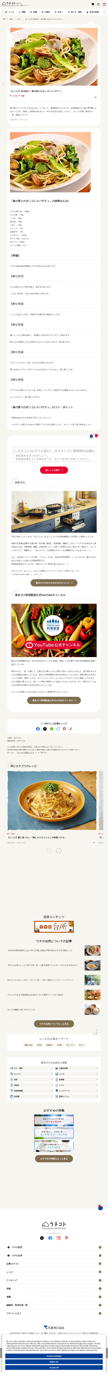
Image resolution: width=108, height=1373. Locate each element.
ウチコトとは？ (14, 1313)
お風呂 (47, 12)
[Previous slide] (49, 850)
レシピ (11, 12)
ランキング (12, 1280)
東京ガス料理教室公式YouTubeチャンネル (52, 700)
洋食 (22, 96)
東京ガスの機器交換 (90, 1333)
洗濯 (35, 12)
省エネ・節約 (76, 12)
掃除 (24, 12)
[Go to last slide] (3, 12)
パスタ (15, 96)
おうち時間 (13, 1317)
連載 (9, 1296)
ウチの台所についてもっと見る (54, 1023)
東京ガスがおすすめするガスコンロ (53, 582)
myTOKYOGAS (15, 1333)
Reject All (54, 1362)
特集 (9, 1288)
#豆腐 (59, 1045)
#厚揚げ (49, 1045)
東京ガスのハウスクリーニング (70, 1333)
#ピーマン (70, 1045)
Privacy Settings (54, 1356)
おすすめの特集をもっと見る (54, 1158)
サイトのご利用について (25, 752)
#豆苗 (39, 1045)
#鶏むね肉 (28, 1045)
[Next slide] (105, 12)
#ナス (81, 1045)
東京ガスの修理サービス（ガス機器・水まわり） (39, 1333)
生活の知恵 (94, 12)
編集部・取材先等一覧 (17, 1305)
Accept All (54, 1367)
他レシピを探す (52, 470)
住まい (60, 12)
